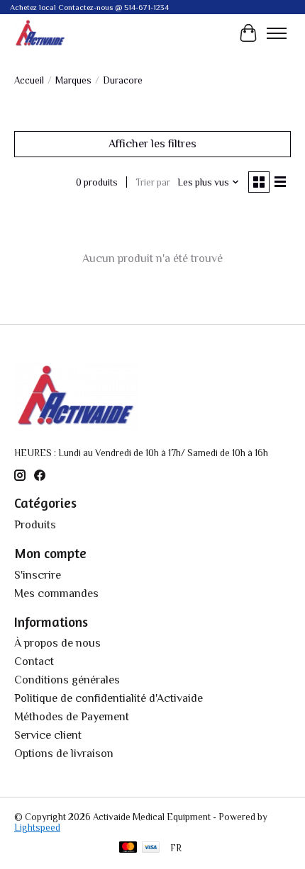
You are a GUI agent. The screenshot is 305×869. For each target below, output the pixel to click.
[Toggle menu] (276, 33)
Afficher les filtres (152, 143)
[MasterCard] (128, 848)
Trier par (152, 182)
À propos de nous (57, 643)
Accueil (29, 80)
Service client (48, 735)
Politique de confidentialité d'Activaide (108, 698)
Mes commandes (56, 593)
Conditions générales (67, 680)
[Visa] (151, 848)
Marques (73, 80)
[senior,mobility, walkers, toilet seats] (40, 32)
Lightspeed (37, 827)
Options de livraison (63, 753)
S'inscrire (37, 575)
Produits (35, 524)
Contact (34, 661)
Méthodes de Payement (71, 716)
